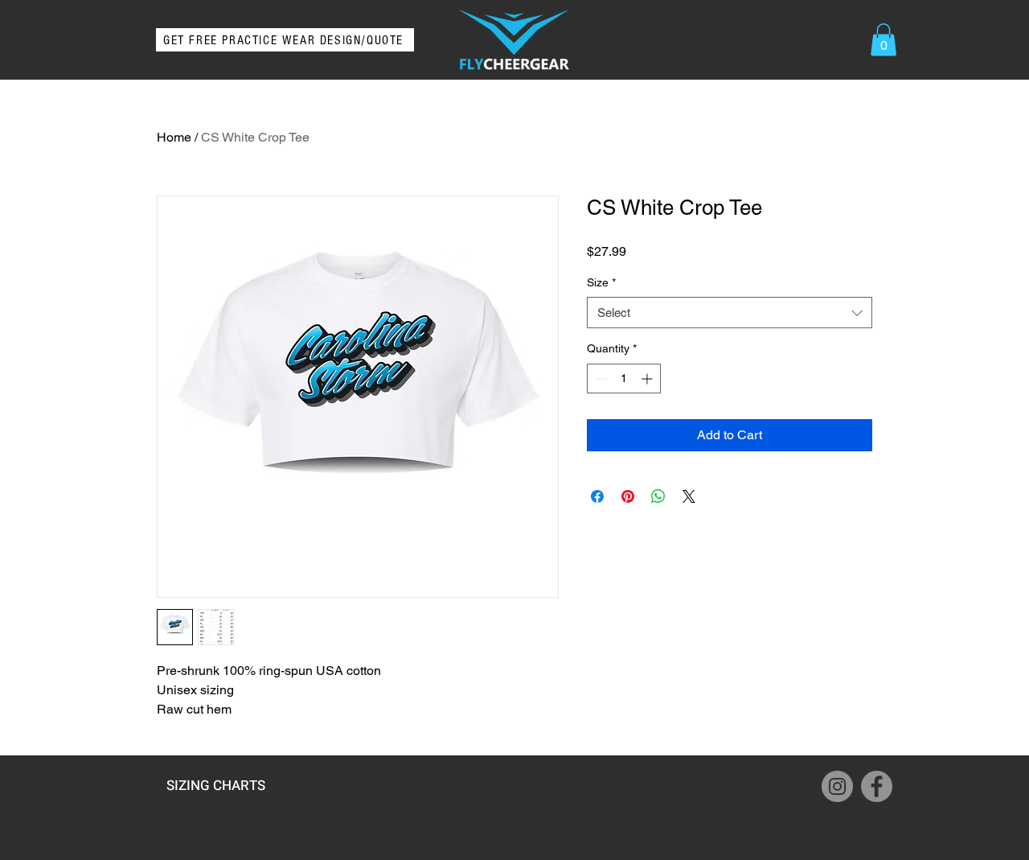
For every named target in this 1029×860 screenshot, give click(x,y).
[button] (883, 39)
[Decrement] (599, 378)
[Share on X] (689, 496)
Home (174, 137)
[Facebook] (876, 786)
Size (601, 282)
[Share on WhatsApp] (658, 496)
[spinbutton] (623, 378)
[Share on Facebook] (597, 496)
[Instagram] (837, 786)
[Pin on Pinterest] (627, 496)
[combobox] (729, 312)
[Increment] (648, 378)
